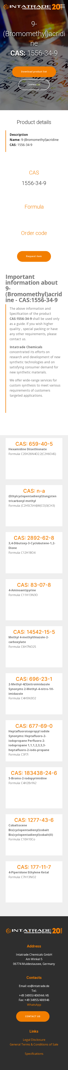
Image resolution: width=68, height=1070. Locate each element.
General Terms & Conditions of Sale (34, 1044)
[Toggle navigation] (62, 6)
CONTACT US (32, 1016)
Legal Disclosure (34, 1040)
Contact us (34, 84)
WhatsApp (34, 1005)
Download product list (34, 71)
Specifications (34, 1054)
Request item (34, 256)
